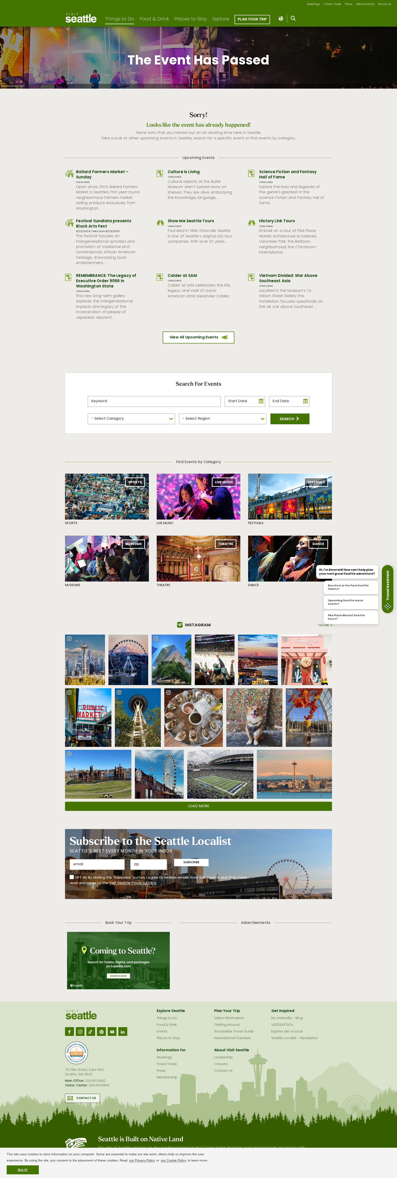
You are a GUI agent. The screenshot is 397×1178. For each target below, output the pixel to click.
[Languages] (281, 19)
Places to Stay (190, 19)
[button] (290, 419)
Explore (221, 19)
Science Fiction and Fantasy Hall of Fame (288, 175)
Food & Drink (154, 19)
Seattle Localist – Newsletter (294, 1038)
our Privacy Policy (142, 1160)
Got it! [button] (23, 1170)
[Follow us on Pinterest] (101, 1031)
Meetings (313, 4)
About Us (384, 4)
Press (348, 4)
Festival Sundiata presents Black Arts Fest (103, 224)
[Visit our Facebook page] (69, 1031)
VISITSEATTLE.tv (282, 1025)
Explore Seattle (171, 1011)
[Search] (293, 19)
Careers (221, 1064)
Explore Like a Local (287, 1031)
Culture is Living (184, 172)
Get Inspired (282, 1011)
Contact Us (86, 1098)
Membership (365, 4)
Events (162, 1031)
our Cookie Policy (173, 1160)
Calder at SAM (182, 276)
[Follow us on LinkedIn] (122, 1031)
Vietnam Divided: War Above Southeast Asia (288, 278)
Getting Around (226, 1025)
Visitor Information (229, 1018)
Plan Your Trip (252, 19)
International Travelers (232, 1038)
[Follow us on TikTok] (90, 1031)
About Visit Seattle (231, 1050)
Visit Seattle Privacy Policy (132, 883)
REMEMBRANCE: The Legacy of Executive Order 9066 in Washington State (106, 281)
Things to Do (119, 19)
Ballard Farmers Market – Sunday (102, 175)
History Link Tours (277, 221)
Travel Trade (332, 4)
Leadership (223, 1057)
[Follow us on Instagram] (80, 1031)
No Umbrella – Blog (287, 1018)
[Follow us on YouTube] (112, 1031)
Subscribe (191, 862)
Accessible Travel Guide (234, 1031)
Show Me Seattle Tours (191, 221)
